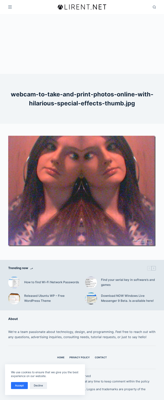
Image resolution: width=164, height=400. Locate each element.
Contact (101, 357)
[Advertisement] (82, 44)
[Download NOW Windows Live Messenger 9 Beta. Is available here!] (91, 298)
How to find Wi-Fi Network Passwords (51, 282)
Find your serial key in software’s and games (128, 282)
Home (60, 357)
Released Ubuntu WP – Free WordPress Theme (44, 298)
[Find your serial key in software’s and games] (91, 282)
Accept (19, 385)
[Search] (154, 7)
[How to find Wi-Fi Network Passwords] (14, 282)
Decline (38, 385)
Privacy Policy (79, 357)
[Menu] (10, 7)
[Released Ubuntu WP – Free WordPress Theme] (14, 298)
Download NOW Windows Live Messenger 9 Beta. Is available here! (127, 298)
